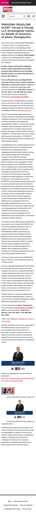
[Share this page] (33, 16)
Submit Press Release (11, 505)
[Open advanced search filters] (28, 16)
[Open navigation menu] (3, 16)
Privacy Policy (27, 509)
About (10, 501)
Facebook (6, 321)
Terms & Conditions (26, 505)
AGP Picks (4, 3)
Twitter (29, 319)
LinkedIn (21, 319)
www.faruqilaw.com (24, 110)
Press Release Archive (21, 501)
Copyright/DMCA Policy (12, 509)
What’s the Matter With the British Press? (16, 3)
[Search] (24, 16)
